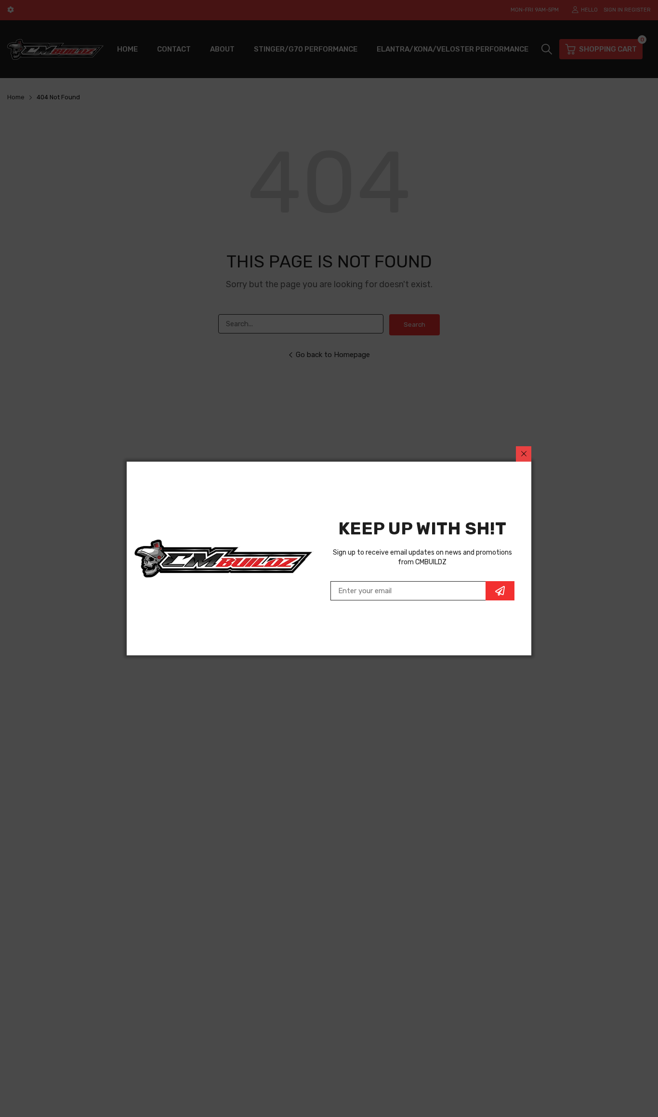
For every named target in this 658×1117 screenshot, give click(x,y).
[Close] (523, 454)
